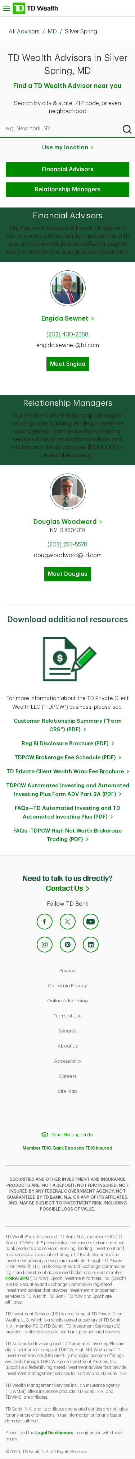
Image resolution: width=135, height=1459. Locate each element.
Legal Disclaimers (54, 1433)
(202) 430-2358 (67, 334)
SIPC (24, 1278)
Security (92, 1030)
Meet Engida (67, 364)
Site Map (92, 1091)
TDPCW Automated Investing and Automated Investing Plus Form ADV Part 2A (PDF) (67, 790)
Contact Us (90, 887)
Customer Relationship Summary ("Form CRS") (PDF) (68, 725)
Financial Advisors (68, 169)
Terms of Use (92, 1015)
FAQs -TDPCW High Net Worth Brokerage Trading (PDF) (67, 835)
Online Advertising (89, 1000)
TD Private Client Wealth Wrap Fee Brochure (65, 771)
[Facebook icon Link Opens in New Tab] (45, 921)
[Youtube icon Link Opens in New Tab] (91, 921)
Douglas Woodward (65, 521)
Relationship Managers (67, 189)
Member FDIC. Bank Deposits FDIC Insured (67, 1148)
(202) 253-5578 (67, 544)
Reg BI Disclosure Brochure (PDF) (65, 743)
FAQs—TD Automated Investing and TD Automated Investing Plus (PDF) (67, 813)
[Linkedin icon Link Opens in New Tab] (91, 944)
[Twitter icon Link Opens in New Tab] (68, 921)
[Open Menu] (30, 8)
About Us (92, 1045)
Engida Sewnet (65, 318)
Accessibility (92, 1060)
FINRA (11, 1278)
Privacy (92, 970)
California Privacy (89, 985)
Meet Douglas (67, 574)
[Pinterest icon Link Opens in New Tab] (68, 944)
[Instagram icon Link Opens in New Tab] (45, 944)
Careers (92, 1075)
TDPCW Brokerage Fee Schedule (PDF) (65, 757)
